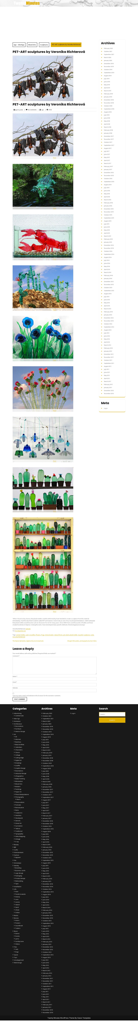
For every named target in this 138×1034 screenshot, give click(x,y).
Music (16, 931)
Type (16, 884)
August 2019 (107, 76)
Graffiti (17, 765)
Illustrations (19, 771)
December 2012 (109, 318)
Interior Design (20, 731)
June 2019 (107, 82)
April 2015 (107, 233)
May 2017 (107, 157)
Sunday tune (19, 941)
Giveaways (17, 863)
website (28, 629)
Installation (17, 886)
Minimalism (19, 781)
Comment (16, 656)
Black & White (19, 744)
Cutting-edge (19, 758)
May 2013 (107, 303)
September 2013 (109, 290)
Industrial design (20, 773)
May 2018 (107, 121)
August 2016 (107, 185)
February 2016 (108, 203)
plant (67, 635)
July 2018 (106, 115)
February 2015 (108, 239)
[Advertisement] (69, 22)
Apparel (18, 857)
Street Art (18, 823)
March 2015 (107, 236)
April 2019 (107, 88)
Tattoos (17, 828)
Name (15, 676)
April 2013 (107, 306)
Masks (16, 915)
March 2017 (107, 163)
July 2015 (106, 224)
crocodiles (32, 635)
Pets (15, 947)
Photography (19, 797)
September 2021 (109, 54)
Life (15, 889)
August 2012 (107, 330)
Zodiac (17, 912)
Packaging (18, 876)
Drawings (18, 763)
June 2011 (107, 372)
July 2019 (106, 79)
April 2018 (107, 124)
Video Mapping (20, 836)
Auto (16, 891)
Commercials (19, 716)
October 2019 (108, 69)
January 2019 (108, 97)
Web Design (18, 963)
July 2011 (106, 369)
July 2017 (106, 151)
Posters (17, 923)
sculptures (87, 635)
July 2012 (106, 333)
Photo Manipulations (22, 794)
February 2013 (108, 312)
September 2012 (109, 327)
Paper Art (18, 792)
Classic (17, 752)
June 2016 (107, 191)
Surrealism (18, 826)
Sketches (18, 815)
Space (16, 955)
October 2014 (108, 251)
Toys (15, 957)
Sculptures (44, 45)
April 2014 (107, 269)
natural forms (58, 635)
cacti (27, 635)
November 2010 (109, 393)
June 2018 (107, 118)
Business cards (20, 870)
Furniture (18, 729)
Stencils (17, 821)
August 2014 (107, 257)
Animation (17, 721)
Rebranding (19, 881)
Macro (19, 799)
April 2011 (107, 378)
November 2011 (109, 357)
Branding (18, 868)
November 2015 (109, 212)
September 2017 (109, 145)
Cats (16, 949)
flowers (38, 635)
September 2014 (109, 254)
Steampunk (19, 818)
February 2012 (108, 348)
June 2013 (107, 300)
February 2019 (108, 94)
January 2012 (108, 351)
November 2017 (109, 139)
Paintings (18, 789)
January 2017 (108, 169)
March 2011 (107, 381)
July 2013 (106, 297)
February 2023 (108, 48)
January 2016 (108, 206)
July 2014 (106, 260)
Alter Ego (17, 719)
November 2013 (109, 284)
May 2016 (107, 194)
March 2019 (107, 91)
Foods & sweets (20, 894)
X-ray (17, 842)
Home (45, 1016)
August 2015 (107, 221)
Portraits (18, 805)
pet (64, 635)
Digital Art (18, 760)
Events (17, 936)
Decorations (19, 726)
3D (16, 737)
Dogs (17, 952)
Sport (17, 907)
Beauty (16, 844)
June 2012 (107, 336)
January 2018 (108, 133)
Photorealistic (19, 802)
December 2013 (109, 281)
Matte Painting (20, 779)
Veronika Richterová (19, 637)
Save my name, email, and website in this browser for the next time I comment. (37, 695)
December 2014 (109, 245)
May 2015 (107, 230)
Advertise (46, 1028)
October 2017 (108, 142)
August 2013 (107, 294)
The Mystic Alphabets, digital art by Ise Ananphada (28, 641)
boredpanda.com (20, 631)
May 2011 (107, 375)
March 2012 (107, 345)
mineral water (49, 635)
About (45, 1022)
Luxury (17, 902)
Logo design (19, 873)
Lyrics (17, 939)
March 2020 (107, 57)
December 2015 (109, 209)
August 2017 (107, 148)
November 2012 (109, 321)
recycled (80, 635)
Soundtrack (19, 926)
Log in (106, 408)
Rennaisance (19, 807)
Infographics (19, 776)
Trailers (17, 928)
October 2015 (108, 215)
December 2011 (109, 354)
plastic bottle (73, 635)
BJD (15, 847)
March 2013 (107, 309)
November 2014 (109, 248)
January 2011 (108, 387)
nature (17, 905)
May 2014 (107, 266)
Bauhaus (18, 742)
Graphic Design (20, 768)
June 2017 (107, 154)
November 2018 (109, 103)
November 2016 (109, 175)
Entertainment (18, 852)
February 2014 (108, 275)
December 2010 (109, 390)
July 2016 (106, 188)
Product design (20, 878)
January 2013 (108, 315)
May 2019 (107, 85)
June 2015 (107, 227)
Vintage (17, 839)
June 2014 (107, 263)
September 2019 (109, 72)
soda (92, 635)
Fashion (16, 855)
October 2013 (108, 287)
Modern (17, 786)
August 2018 (107, 112)
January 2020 (108, 60)
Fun (15, 860)
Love (16, 899)
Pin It (54, 158)
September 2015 (109, 218)
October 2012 (108, 324)
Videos (17, 944)
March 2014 (107, 272)
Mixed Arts (32, 45)
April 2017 (107, 160)
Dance (17, 933)
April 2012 (107, 342)
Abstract (18, 739)
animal (18, 635)
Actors (17, 920)
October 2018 (108, 106)
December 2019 (109, 63)
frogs (42, 635)
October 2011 (108, 360)
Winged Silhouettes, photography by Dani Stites (82, 641)
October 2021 (108, 51)
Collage (17, 755)
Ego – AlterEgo (19, 45)
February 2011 (108, 384)
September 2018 (109, 109)
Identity (16, 865)
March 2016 (107, 200)
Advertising (17, 713)
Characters (19, 750)
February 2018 (108, 130)
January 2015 (108, 242)
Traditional (18, 831)
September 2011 (109, 363)
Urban (17, 910)
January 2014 (108, 278)
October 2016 (108, 178)
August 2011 (107, 366)
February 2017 (108, 166)
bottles (23, 635)
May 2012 (107, 339)
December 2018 (109, 100)
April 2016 (107, 197)
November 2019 (109, 66)
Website (15, 688)
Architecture (18, 724)
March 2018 (107, 127)
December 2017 (109, 136)
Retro (17, 810)
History (17, 897)
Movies (16, 918)
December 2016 (109, 172)
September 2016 (109, 181)
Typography (19, 834)
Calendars (18, 747)
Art (15, 734)
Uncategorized (19, 960)
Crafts (16, 850)
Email (15, 682)
